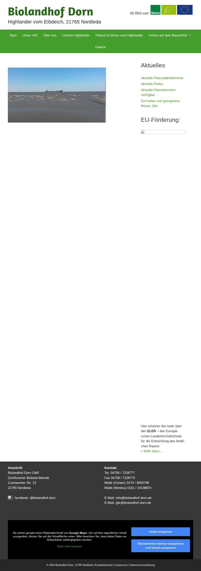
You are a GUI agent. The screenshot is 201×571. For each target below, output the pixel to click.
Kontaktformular (104, 565)
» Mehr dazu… (152, 451)
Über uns (50, 35)
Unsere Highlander (76, 35)
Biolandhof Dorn (50, 11)
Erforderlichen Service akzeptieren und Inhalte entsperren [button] (161, 545)
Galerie (100, 47)
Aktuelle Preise (152, 84)
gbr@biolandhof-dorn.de (133, 503)
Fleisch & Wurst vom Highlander (119, 35)
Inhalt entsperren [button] (160, 531)
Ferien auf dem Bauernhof (168, 35)
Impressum (121, 565)
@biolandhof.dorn (43, 498)
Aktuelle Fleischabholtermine (162, 78)
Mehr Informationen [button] (69, 546)
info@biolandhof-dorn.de (134, 498)
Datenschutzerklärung (142, 565)
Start (12, 35)
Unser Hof (29, 35)
